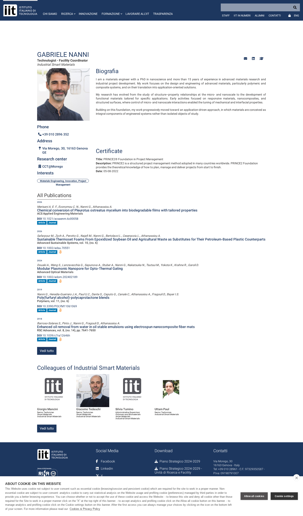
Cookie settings (284, 496)
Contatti (275, 15)
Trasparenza (163, 13)
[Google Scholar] (261, 59)
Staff (226, 15)
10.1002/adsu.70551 (53, 248)
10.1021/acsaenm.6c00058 (57, 218)
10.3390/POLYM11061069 (57, 306)
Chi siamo (50, 13)
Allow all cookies (254, 496)
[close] (296, 477)
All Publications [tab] (54, 195)
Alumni (259, 15)
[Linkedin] (253, 59)
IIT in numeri (242, 15)
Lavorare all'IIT (137, 13)
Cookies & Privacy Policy (85, 508)
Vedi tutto (47, 351)
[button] (68, 10)
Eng (296, 15)
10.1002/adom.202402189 (57, 277)
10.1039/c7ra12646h (53, 335)
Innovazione (88, 13)
